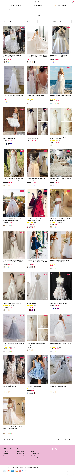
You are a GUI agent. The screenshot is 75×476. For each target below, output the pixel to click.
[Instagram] (56, 449)
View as (29, 21)
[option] (14, 5)
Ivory (9, 9)
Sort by (55, 21)
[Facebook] (49, 449)
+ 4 (37, 267)
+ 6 (37, 227)
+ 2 (37, 62)
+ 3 (13, 143)
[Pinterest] (52, 449)
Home (4, 9)
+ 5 (37, 393)
